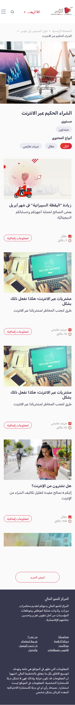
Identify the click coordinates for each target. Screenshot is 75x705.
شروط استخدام (29, 641)
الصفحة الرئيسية (62, 31)
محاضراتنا (63, 636)
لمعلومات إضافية (18, 238)
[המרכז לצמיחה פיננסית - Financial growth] (61, 11)
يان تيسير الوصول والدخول (28, 648)
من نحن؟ (33, 636)
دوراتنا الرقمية (61, 641)
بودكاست (64, 645)
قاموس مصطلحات (58, 650)
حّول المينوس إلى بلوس (34, 31)
